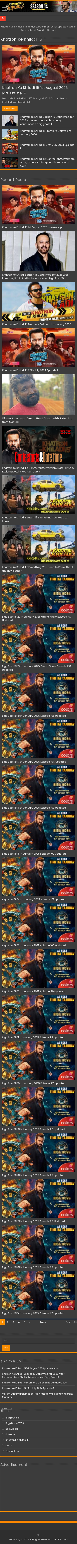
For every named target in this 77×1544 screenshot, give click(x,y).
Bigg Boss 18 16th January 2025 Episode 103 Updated (34, 808)
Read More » (9, 108)
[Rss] (38, 1535)
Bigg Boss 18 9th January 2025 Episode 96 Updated (33, 1129)
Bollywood (12, 1429)
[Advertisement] (38, 1489)
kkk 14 (9, 1445)
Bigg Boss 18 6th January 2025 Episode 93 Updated (33, 1267)
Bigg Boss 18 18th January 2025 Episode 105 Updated (34, 716)
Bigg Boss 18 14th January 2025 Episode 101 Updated (33, 899)
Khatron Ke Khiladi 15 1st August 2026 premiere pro (35, 90)
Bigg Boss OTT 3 (15, 1423)
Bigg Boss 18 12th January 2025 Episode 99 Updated (33, 991)
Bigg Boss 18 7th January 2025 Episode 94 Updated (33, 1221)
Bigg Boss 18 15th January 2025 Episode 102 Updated (34, 854)
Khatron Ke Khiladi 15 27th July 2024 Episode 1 (30, 370)
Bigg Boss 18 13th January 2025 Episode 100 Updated (34, 945)
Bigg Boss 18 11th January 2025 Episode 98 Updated (33, 1037)
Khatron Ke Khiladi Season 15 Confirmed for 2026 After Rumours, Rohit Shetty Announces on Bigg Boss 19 (47, 120)
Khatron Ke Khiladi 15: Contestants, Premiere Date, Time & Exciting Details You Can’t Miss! (47, 162)
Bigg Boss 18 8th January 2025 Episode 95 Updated (33, 1175)
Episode (10, 1434)
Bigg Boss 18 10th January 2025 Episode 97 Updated (33, 1083)
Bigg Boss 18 (13, 1417)
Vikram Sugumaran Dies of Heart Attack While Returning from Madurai (37, 1395)
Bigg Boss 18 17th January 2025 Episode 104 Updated (34, 762)
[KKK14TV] (38, 6)
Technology (12, 1451)
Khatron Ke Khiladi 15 (21, 39)
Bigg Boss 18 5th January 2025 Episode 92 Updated (33, 1313)
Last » (43, 1322)
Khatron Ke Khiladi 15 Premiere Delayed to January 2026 (36, 324)
